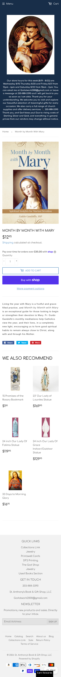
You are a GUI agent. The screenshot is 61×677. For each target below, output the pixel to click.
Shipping (7, 242)
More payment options (30, 288)
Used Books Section (31, 573)
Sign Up (53, 622)
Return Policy (43, 640)
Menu (9, 4)
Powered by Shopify (29, 659)
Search (29, 636)
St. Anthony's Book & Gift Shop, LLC (33, 655)
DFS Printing (30, 560)
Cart (56, 4)
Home (5, 132)
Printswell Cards (30, 556)
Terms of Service (29, 644)
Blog (51, 636)
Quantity (7, 255)
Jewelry (30, 551)
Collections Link (30, 547)
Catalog (18, 636)
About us (41, 636)
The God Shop (30, 565)
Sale (30, 640)
